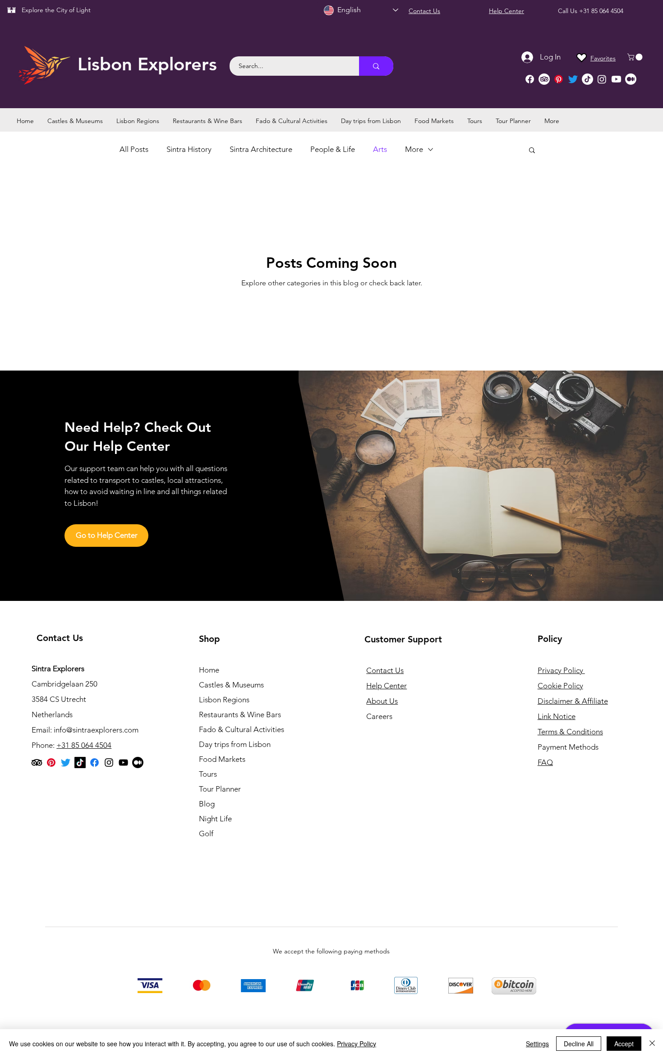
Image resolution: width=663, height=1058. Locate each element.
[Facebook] (529, 79)
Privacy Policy (356, 1043)
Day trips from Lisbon (235, 744)
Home (209, 669)
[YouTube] (123, 762)
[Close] (652, 1043)
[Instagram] (602, 79)
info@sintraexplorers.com (96, 729)
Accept (624, 1043)
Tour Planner (220, 788)
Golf (206, 833)
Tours (208, 774)
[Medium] (630, 79)
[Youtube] (616, 79)
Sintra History (189, 149)
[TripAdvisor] (544, 79)
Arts (380, 149)
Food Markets (222, 759)
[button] (635, 57)
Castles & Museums (231, 684)
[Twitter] (573, 79)
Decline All (579, 1043)
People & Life (332, 149)
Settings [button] (537, 1043)
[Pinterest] (558, 79)
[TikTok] (587, 79)
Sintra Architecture (261, 149)
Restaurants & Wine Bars (240, 714)
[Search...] (376, 66)
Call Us (568, 11)
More (414, 149)
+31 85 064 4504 (601, 11)
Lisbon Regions (224, 699)
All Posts (134, 149)
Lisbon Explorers (147, 64)
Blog (207, 803)
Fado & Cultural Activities (241, 729)
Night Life (215, 818)
